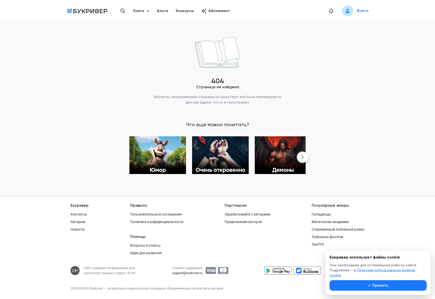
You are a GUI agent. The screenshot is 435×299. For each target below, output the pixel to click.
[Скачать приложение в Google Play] (278, 271)
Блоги (162, 11)
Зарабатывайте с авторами (247, 214)
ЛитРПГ (318, 244)
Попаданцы (321, 214)
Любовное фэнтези (327, 237)
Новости (77, 229)
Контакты (78, 214)
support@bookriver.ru (187, 273)
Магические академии (330, 222)
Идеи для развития (146, 253)
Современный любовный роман (338, 229)
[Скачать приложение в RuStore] (307, 271)
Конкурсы (185, 11)
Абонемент (219, 11)
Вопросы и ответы (145, 245)
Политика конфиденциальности (156, 222)
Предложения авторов (243, 222)
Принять (378, 285)
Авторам (77, 222)
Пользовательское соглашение (156, 214)
